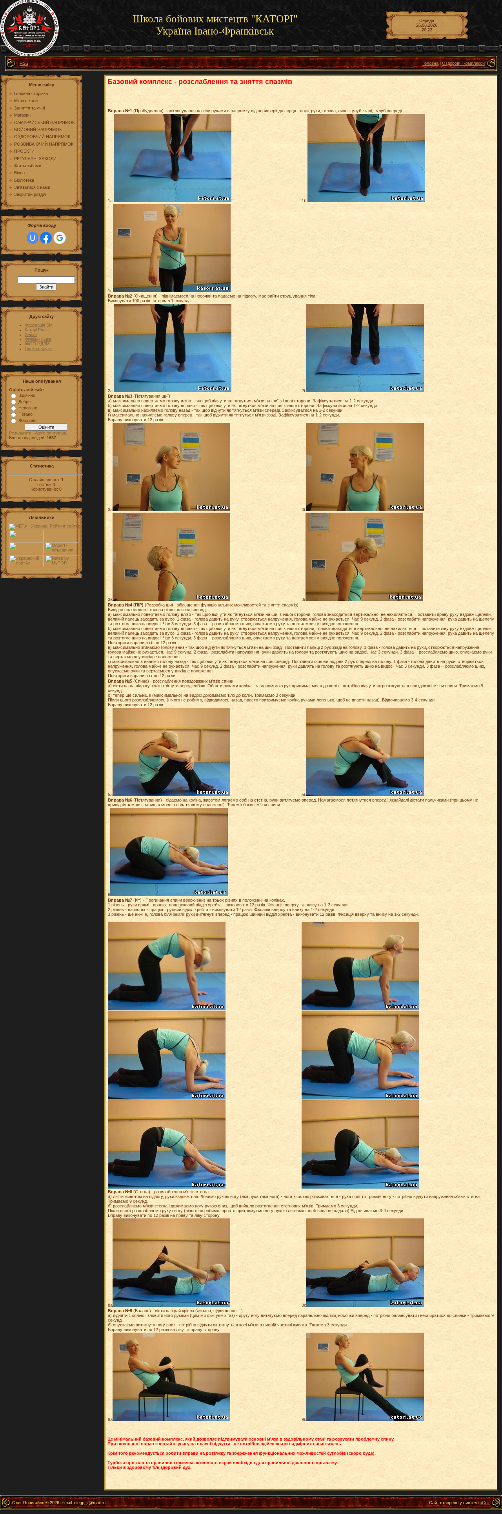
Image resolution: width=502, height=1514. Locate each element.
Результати (20, 433)
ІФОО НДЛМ (37, 344)
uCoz (485, 1502)
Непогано (27, 407)
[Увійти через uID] (32, 238)
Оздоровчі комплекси (463, 63)
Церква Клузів (39, 348)
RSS (24, 63)
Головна (430, 63)
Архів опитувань (51, 433)
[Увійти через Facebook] (46, 238)
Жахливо (27, 420)
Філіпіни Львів (38, 339)
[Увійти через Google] (59, 238)
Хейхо (31, 334)
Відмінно (26, 395)
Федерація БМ (39, 325)
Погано (25, 414)
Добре (24, 401)
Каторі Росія (37, 329)
